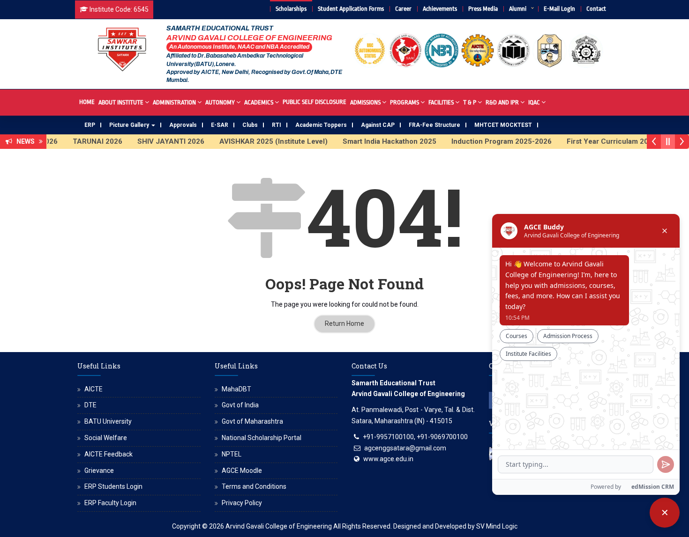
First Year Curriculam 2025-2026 (614, 141)
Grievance (99, 470)
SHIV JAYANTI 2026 (163, 141)
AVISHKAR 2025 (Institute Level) (266, 141)
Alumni (517, 8)
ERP (89, 125)
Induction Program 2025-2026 (494, 141)
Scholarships (291, 8)
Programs (404, 102)
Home (87, 101)
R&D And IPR (502, 102)
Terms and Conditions (254, 486)
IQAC (534, 102)
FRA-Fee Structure (434, 125)
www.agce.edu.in (388, 459)
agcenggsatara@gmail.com (405, 448)
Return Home (344, 323)
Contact (596, 8)
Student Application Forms (351, 8)
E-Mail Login (559, 8)
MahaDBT (236, 389)
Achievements (440, 8)
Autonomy (220, 102)
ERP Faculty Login (110, 503)
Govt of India (240, 405)
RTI (276, 125)
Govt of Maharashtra (252, 421)
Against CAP (378, 125)
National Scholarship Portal (261, 437)
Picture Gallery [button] (129, 125)
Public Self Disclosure (314, 101)
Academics (258, 102)
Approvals (183, 125)
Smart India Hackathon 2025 (382, 141)
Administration (174, 102)
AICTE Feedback (108, 454)
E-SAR (219, 125)
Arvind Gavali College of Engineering (278, 526)
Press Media (483, 8)
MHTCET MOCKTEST (503, 125)
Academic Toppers (321, 125)
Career (403, 8)
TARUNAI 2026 (90, 141)
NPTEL (231, 454)
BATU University (108, 421)
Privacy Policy (242, 503)
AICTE (93, 389)
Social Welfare (105, 437)
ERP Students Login (113, 486)
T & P (469, 102)
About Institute (120, 102)
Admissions (365, 102)
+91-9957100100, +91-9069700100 (415, 437)
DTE (90, 405)
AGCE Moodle (242, 470)
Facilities (441, 102)
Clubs (250, 125)
